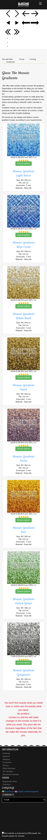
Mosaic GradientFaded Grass (23, 601)
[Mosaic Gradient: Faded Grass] (23, 567)
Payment (6, 756)
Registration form (10, 781)
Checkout (6, 784)
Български (9, 791)
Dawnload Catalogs (11, 774)
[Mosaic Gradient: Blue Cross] (23, 211)
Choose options (23, 163)
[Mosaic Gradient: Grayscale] (23, 639)
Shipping (6, 759)
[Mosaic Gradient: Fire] (23, 496)
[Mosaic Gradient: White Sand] (23, 282)
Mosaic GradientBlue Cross (23, 244)
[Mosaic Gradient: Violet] (23, 425)
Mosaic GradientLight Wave (23, 173)
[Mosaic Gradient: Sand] (23, 353)
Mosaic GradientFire (23, 529)
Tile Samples (8, 771)
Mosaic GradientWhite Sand (23, 316)
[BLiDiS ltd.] (23, 4)
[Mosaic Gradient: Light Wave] (23, 139)
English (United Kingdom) (28, 791)
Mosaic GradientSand (23, 387)
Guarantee (7, 762)
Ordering (6, 753)
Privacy (6, 765)
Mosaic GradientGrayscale (23, 672)
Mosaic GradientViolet (23, 458)
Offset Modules (9, 768)
